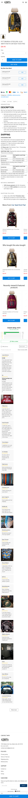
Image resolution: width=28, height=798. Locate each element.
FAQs (2, 771)
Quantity (3, 56)
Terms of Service (5, 757)
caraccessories (16, 95)
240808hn (9, 95)
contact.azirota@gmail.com (7, 748)
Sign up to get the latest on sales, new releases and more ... (14, 781)
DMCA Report (11, 791)
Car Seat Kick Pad (18, 205)
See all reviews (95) (14, 329)
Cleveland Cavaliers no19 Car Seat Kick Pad (10, 312)
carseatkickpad (4, 97)
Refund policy (4, 761)
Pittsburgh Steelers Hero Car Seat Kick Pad (11, 270)
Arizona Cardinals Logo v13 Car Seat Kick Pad (11, 230)
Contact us (3, 769)
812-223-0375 (4, 746)
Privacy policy (4, 754)
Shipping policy (5, 759)
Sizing (2, 773)
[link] (5, 787)
